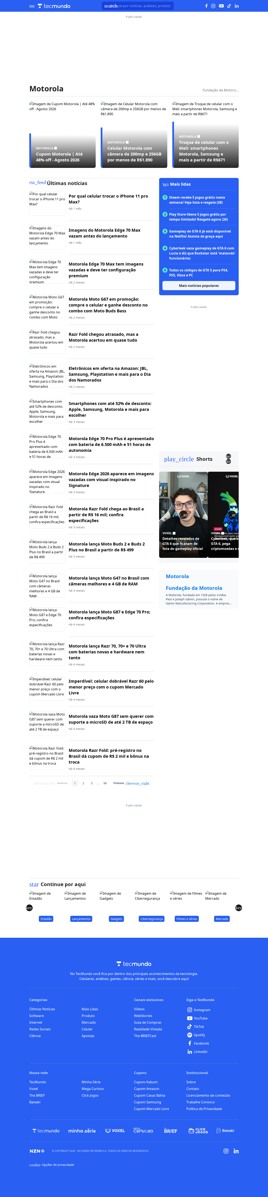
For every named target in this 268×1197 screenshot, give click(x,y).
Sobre (191, 1082)
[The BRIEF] (170, 1131)
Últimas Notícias (42, 1009)
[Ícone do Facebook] (206, 6)
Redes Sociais (40, 1029)
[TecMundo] (46, 1131)
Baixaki (34, 1102)
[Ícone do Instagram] (213, 6)
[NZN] (37, 1151)
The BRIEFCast (145, 1035)
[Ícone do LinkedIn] (237, 6)
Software (36, 1015)
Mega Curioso (93, 1088)
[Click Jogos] (198, 1131)
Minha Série (91, 1082)
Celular (87, 1029)
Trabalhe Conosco (200, 1102)
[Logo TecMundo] (54, 6)
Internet (35, 1022)
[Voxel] (115, 1131)
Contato (192, 1088)
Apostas (88, 1035)
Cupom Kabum (146, 1082)
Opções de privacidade (51, 1165)
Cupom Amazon (146, 1088)
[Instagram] (226, 1151)
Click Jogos (90, 1095)
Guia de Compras (147, 1022)
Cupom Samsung (147, 1102)
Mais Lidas (90, 1009)
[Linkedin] (236, 1150)
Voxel (33, 1088)
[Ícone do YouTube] (221, 6)
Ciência (35, 1035)
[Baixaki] (225, 1131)
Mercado (89, 1022)
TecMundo (37, 1082)
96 (105, 783)
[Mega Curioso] (143, 1131)
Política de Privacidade (204, 1108)
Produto (88, 1015)
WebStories (143, 1015)
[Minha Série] (82, 1131)
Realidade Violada (148, 1029)
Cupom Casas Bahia (149, 1095)
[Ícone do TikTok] (229, 6)
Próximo (131, 783)
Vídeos (139, 1009)
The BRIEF (37, 1095)
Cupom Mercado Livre (151, 1108)
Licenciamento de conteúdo (208, 1095)
